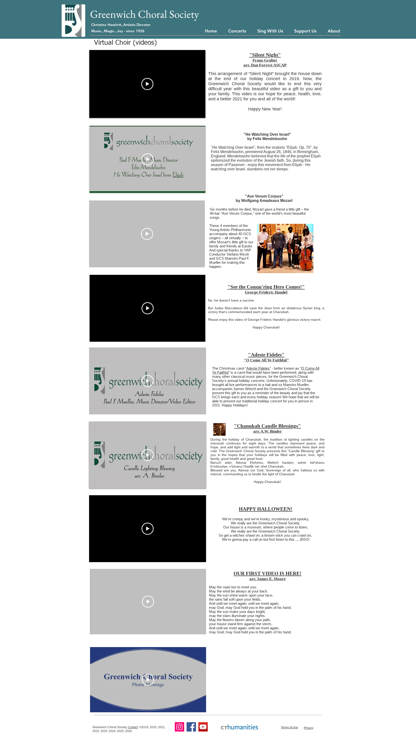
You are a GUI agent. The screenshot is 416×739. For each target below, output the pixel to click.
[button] (238, 31)
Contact (133, 727)
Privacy (308, 728)
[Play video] (148, 455)
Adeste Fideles (258, 368)
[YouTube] (203, 727)
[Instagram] (179, 727)
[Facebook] (191, 727)
